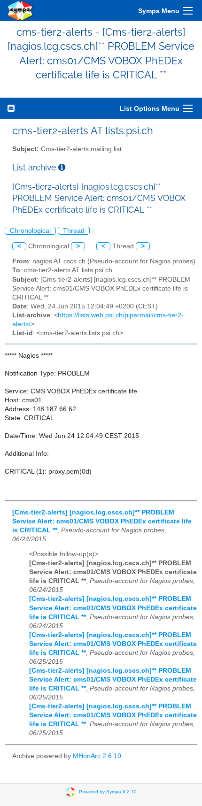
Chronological (30, 230)
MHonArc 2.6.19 (97, 756)
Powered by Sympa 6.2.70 (108, 791)
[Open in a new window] (61, 167)
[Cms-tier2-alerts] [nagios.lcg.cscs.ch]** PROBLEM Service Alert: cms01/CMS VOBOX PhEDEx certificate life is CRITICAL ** (102, 521)
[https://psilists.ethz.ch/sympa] (21, 10)
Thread (74, 230)
